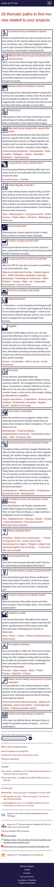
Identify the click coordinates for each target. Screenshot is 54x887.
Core (37, 855)
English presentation (27, 883)
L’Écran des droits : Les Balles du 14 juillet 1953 (21, 778)
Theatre (6, 673)
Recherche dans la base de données (16, 735)
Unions (5, 361)
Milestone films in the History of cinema (26, 86)
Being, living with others (19, 531)
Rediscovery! (14, 110)
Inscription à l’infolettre (27, 880)
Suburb (38, 519)
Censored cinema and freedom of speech (27, 31)
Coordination (17, 361)
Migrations (7, 157)
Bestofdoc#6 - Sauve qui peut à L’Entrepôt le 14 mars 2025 (25, 793)
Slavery (28, 154)
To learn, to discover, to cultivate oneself (26, 595)
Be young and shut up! (18, 556)
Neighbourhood (15, 519)
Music (32, 670)
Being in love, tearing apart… (28, 538)
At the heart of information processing (19, 702)
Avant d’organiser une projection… (15, 751)
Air (31, 281)
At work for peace (10, 179)
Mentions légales (27, 866)
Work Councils (32, 361)
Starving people (21, 157)
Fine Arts (6, 670)
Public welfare (19, 217)
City (4, 519)
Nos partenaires (27, 877)
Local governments (34, 214)
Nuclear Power (24, 285)
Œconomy (13, 370)
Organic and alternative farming (16, 272)
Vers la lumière (10, 836)
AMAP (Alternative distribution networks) (26, 275)
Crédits (27, 870)
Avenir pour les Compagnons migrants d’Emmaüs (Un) (26, 847)
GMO (45, 278)
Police (12, 636)
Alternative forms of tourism (15, 525)
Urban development (13, 522)
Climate (16, 281)
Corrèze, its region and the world (23, 241)
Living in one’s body (31, 541)
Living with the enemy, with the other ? (25, 163)
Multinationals (8, 431)
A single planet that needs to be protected (27, 259)
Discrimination (36, 151)
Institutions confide (17, 613)
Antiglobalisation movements (15, 434)
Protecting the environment (27, 278)
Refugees (18, 154)
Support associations (12, 399)
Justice (21, 636)
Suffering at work (26, 490)
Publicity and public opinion (24, 708)
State (4, 214)
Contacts (27, 873)
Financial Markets (26, 431)
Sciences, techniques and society (23, 290)
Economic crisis (23, 437)
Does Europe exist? (17, 226)
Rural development (33, 522)
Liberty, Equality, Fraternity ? (21, 185)
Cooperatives (30, 399)
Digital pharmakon (16, 299)
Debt (12, 437)
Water (25, 281)
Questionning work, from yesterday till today (28, 443)
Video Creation (20, 670)
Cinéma (26, 673)
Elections (32, 217)
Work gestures (28, 493)
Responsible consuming (24, 402)
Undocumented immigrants (14, 151)
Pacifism (25, 179)
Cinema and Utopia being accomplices (26, 714)
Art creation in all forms (18, 644)
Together (12, 326)
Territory (48, 519)
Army (4, 636)
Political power (16, 214)
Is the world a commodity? (20, 411)
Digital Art (16, 673)
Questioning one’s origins (14, 544)
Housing (29, 519)
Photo (39, 670)
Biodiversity (7, 278)
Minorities (38, 154)
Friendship (7, 538)
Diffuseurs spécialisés (10, 759)
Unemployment (9, 490)
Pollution (6, 281)
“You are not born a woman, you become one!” (29, 571)
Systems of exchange (21, 405)
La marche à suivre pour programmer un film (19, 755)
